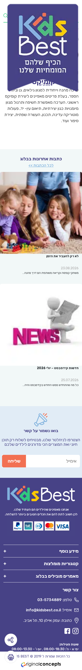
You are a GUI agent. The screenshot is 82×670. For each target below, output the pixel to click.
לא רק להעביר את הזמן (62, 256)
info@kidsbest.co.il (43, 610)
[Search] (5, 15)
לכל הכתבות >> (41, 165)
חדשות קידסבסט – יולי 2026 (58, 368)
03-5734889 (49, 599)
